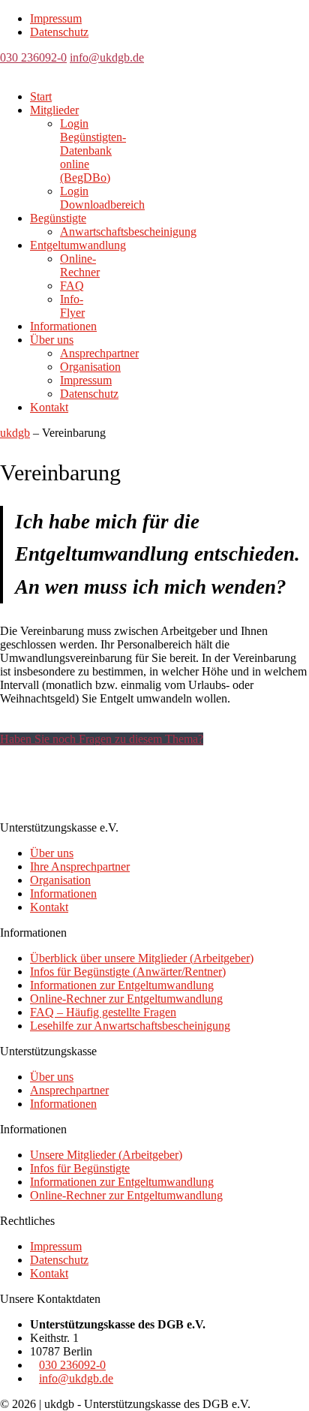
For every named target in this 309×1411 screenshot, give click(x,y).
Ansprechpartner (99, 353)
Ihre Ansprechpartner (80, 866)
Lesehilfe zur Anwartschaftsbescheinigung (130, 1025)
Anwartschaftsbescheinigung (128, 231)
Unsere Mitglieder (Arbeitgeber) (106, 1154)
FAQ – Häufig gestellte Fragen (103, 1012)
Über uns (52, 339)
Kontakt (49, 407)
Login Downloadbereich (102, 198)
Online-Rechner (80, 265)
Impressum (56, 18)
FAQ (72, 285)
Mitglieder (54, 110)
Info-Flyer (72, 306)
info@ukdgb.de (107, 57)
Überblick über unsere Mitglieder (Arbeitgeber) (142, 958)
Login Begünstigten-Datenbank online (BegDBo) (93, 150)
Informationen (63, 326)
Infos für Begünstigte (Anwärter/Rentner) (128, 971)
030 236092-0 (33, 57)
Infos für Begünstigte (80, 1168)
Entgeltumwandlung (78, 245)
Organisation (90, 366)
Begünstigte (58, 218)
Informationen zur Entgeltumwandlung (122, 985)
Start (41, 96)
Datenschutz (59, 32)
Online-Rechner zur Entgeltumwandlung (126, 998)
